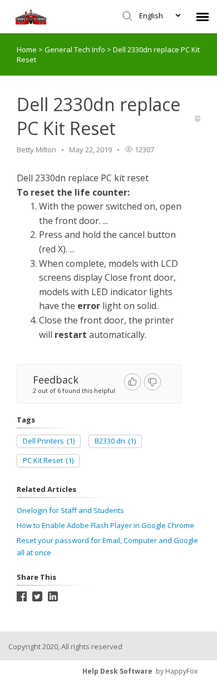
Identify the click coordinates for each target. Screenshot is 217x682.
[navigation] (202, 17)
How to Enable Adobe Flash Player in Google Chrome (105, 525)
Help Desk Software (117, 671)
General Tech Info (76, 49)
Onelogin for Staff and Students (70, 510)
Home (27, 49)
